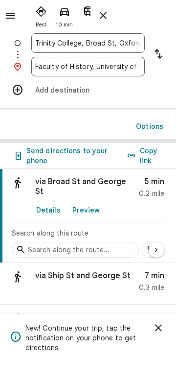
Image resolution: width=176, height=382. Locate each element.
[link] (88, 216)
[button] (88, 284)
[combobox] (88, 43)
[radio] (41, 14)
